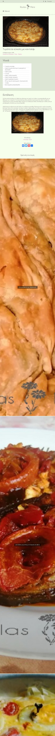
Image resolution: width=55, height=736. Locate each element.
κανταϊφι (25, 139)
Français (49, 1)
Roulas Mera (27, 7)
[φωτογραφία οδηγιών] (27, 122)
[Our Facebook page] (43, 1)
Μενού (7, 11)
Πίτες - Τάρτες (18, 54)
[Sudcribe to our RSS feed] (45, 1)
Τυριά (30, 139)
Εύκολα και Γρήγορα (8, 54)
